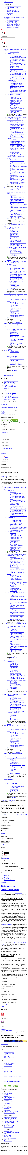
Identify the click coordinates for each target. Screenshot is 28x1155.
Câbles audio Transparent (16, 214)
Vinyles (9, 138)
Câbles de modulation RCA (17, 199)
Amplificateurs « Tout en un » (17, 271)
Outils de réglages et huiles (16, 132)
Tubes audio (13, 340)
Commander (4, 469)
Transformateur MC (8, 1127)
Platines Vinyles (8, 1093)
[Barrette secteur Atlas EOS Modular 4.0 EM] (15, 814)
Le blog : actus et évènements (14, 6)
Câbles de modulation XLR (16, 200)
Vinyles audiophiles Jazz (16, 144)
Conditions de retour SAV (10, 1138)
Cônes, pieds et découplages (17, 137)
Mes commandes (8, 1107)
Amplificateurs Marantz (16, 277)
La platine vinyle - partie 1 (10, 1118)
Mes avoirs (6, 1108)
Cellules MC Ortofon (15, 112)
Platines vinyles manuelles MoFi (18, 71)
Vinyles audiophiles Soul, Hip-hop (18, 146)
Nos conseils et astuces (12, 7)
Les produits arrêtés (8, 1101)
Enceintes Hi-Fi (14, 231)
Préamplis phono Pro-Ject (16, 93)
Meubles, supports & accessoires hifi (13, 323)
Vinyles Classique (14, 152)
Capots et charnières (15, 127)
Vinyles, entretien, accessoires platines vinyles (15, 117)
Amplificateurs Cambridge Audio (18, 274)
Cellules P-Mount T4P (15, 98)
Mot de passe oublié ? (7, 448)
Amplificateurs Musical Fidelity (17, 279)
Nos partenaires (7, 1135)
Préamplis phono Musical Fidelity (18, 91)
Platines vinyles (10, 53)
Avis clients (6, 878)
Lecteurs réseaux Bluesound (17, 315)
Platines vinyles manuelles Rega (18, 74)
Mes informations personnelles (11, 1111)
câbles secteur (18, 893)
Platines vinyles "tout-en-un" (17, 63)
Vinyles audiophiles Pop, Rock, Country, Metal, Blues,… (17, 141)
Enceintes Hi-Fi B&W (15, 241)
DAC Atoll (12, 312)
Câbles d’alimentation (15, 210)
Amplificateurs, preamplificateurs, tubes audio (15, 261)
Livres (11, 342)
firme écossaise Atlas (7, 924)
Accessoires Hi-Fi (14, 335)
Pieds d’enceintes (14, 238)
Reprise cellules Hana (12, 21)
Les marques (7, 1103)
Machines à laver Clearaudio (17, 179)
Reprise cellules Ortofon (13, 20)
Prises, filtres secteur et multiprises (18, 212)
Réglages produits (11, 10)
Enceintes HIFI (10, 229)
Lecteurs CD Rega (14, 313)
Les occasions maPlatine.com (17, 359)
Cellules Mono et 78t (15, 103)
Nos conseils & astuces (9, 880)
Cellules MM (13, 97)
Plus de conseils (4, 1044)
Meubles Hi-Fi (13, 332)
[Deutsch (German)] (4, 34)
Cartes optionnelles (14, 285)
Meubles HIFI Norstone (16, 343)
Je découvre (19, 115)
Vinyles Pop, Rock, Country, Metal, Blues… (17, 149)
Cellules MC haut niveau (16, 101)
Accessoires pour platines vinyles (15, 120)
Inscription (3, 453)
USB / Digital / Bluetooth (16, 84)
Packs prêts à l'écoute (15, 67)
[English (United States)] (4, 32)
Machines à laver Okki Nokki (17, 182)
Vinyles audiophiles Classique (17, 145)
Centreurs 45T (13, 175)
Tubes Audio (13, 284)
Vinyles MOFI (13, 155)
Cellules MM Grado (15, 111)
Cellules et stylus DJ (15, 104)
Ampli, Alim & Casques (10, 1097)
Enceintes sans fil (14, 234)
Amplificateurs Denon (15, 275)
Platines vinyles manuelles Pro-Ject (18, 73)
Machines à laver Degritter (16, 180)
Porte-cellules (13, 105)
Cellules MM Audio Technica (17, 108)
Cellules (6, 1094)
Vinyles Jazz (13, 151)
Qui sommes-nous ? (8, 2)
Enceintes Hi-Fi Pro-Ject (16, 244)
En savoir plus (4, 833)
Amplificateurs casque (15, 251)
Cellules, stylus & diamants (13, 94)
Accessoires (7, 1096)
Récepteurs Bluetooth (15, 308)
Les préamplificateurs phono (11, 1119)
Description (6, 875)
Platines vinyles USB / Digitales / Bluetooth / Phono (18, 65)
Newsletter (9, 14)
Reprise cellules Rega (12, 23)
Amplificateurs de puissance (17, 268)
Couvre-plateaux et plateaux (17, 128)
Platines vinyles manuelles (16, 56)
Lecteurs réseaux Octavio (16, 316)
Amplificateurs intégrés (15, 267)
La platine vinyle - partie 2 (10, 1117)
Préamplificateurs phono (16, 83)
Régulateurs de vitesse (15, 87)
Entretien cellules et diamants (17, 124)
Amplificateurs (10, 264)
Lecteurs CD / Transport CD (17, 303)
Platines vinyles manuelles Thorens (18, 79)
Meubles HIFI (13, 287)
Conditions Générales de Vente (11, 1132)
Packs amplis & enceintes (16, 364)
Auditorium (10, 13)
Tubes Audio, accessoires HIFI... (15, 281)
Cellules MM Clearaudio (16, 110)
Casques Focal (13, 254)
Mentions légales (8, 1131)
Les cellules (6, 1124)
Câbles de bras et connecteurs (17, 197)
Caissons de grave (14, 236)
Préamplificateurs (14, 270)
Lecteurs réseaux (14, 305)
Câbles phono (13, 196)
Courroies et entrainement (16, 122)
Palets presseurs (14, 129)
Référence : (4, 839)
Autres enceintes (14, 237)
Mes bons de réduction (9, 1113)
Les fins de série (14, 360)
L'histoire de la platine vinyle (11, 1121)
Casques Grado (14, 255)
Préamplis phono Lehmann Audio (18, 90)
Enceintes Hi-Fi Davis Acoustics (18, 243)
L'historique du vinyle (9, 1122)
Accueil (2, 800)
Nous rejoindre (7, 1136)
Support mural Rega (15, 345)
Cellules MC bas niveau (16, 100)
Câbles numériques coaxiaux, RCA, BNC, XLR (17, 202)
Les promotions (14, 361)
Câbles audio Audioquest (16, 216)
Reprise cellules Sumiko (13, 25)
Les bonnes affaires (8, 1100)
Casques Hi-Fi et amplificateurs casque (16, 247)
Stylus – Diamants (14, 107)
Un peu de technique (9, 1125)
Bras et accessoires (14, 131)
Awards (6, 877)
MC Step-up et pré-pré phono (17, 86)
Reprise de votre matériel (13, 11)
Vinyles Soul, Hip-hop (15, 154)
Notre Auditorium (8, 1141)
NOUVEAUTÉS (14, 52)
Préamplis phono (11, 80)
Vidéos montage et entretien (13, 9)
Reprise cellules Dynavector (14, 24)
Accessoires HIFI (14, 288)
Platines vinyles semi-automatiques (18, 57)
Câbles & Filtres (8, 1099)
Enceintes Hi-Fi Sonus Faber (17, 245)
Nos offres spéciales (9, 350)
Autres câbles (13, 213)
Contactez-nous (4, 432)
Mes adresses (7, 1110)
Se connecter (5, 445)
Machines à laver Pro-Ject (16, 183)
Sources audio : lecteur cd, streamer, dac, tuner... (15, 294)
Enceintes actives (14, 233)
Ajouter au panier (5, 841)
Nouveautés (13, 54)
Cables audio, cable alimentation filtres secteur (15, 187)
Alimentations (13, 88)
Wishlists (4, 844)
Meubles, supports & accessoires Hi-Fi (16, 329)
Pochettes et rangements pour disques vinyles (17, 170)
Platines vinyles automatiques (17, 59)
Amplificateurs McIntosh (16, 278)
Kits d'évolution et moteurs (16, 125)
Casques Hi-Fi (13, 250)
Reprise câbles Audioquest (13, 27)
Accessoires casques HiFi (16, 253)
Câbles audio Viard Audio (16, 217)
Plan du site (6, 1139)
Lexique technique (5, 1004)
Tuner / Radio (13, 309)
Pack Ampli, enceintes (15, 240)
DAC (11, 306)
